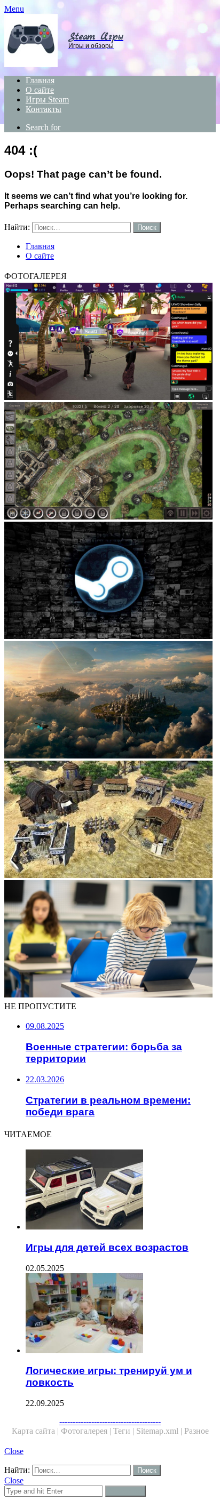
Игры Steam (47, 99)
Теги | (124, 1430)
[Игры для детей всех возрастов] (121, 1190)
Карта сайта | (36, 1430)
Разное (196, 1430)
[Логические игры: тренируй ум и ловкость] (121, 1314)
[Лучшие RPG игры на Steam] (110, 581)
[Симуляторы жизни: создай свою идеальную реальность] (110, 342)
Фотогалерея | (87, 1430)
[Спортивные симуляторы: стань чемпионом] (110, 940)
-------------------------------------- (110, 1421)
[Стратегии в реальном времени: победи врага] (110, 820)
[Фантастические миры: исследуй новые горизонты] (110, 701)
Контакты (43, 109)
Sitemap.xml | (160, 1430)
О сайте (40, 89)
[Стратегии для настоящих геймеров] (110, 462)
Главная (40, 80)
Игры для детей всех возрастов (107, 1247)
